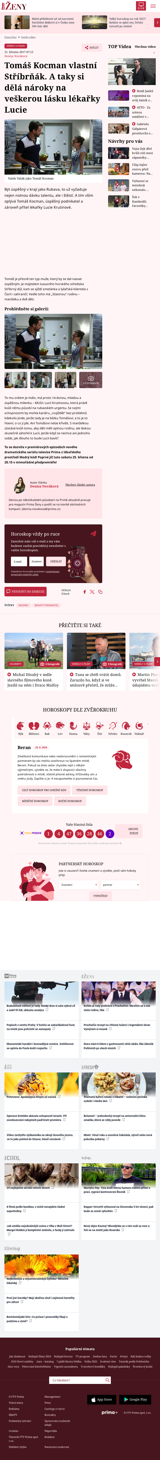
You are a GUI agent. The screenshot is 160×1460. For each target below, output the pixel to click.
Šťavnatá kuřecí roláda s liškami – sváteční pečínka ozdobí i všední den (115, 1099)
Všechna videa (145, 46)
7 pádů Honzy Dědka (69, 1361)
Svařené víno (108, 1361)
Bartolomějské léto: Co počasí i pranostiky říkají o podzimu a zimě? (37, 1319)
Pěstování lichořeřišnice (36, 1366)
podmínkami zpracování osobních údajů (35, 573)
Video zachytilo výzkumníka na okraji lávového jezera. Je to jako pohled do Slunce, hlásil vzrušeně (40, 1137)
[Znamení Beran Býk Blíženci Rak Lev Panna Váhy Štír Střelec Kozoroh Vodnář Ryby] (36, 561)
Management (52, 1396)
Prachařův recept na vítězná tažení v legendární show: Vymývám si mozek (117, 1027)
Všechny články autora (80, 484)
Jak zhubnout (17, 1356)
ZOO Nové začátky (22, 1361)
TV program (83, 1356)
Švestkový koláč (142, 1366)
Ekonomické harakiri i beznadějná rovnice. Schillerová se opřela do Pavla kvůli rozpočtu (40, 1046)
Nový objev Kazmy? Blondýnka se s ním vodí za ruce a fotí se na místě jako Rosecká (117, 1228)
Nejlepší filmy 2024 (39, 1356)
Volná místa (16, 1402)
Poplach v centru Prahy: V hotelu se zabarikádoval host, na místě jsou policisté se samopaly (41, 1027)
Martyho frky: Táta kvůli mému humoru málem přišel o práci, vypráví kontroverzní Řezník (117, 1189)
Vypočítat (100, 896)
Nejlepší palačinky (119, 1366)
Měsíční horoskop (35, 801)
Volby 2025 (90, 1361)
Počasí (124, 1356)
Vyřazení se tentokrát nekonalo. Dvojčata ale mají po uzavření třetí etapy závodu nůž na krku (141, 185)
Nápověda (50, 1431)
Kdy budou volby (141, 1356)
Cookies (13, 1431)
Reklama (14, 1409)
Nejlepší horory (63, 1356)
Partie (113, 1356)
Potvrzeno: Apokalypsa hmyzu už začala (32, 1096)
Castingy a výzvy (54, 1409)
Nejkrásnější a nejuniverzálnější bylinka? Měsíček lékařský (37, 1280)
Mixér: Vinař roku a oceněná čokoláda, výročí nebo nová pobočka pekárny (118, 1137)
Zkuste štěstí (133, 831)
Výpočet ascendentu (66, 1366)
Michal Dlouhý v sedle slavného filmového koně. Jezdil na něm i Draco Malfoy (33, 680)
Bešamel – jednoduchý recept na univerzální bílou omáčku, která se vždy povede (115, 1118)
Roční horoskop (70, 801)
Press (47, 1402)
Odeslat (56, 561)
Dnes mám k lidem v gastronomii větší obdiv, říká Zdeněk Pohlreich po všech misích (118, 1046)
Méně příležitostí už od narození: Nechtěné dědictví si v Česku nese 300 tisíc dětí (53, 22)
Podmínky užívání (20, 1421)
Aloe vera (13, 1366)
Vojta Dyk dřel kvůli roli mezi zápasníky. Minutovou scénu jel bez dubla (142, 153)
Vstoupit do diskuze (28, 591)
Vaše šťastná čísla (79, 824)
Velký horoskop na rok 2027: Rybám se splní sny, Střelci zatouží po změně (127, 22)
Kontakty (50, 1415)
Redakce (49, 1437)
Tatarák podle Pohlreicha (134, 1361)
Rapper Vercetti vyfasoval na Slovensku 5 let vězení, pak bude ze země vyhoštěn (118, 1208)
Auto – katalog (45, 1361)
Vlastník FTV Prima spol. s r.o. (23, 1439)
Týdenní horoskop (89, 790)
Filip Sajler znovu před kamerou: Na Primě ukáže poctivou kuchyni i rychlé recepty (142, 169)
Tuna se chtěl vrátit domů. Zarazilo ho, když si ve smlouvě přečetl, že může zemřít (96, 682)
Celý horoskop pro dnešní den (44, 790)
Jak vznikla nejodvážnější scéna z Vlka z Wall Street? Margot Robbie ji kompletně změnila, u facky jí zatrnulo (41, 1228)
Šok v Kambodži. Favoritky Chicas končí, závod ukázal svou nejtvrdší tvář (142, 201)
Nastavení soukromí (56, 1447)
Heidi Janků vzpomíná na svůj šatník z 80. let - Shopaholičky (143, 100)
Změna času (100, 1356)
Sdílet (92, 49)
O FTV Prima (16, 1396)
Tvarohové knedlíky (93, 1366)
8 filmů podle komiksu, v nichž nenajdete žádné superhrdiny (36, 1208)
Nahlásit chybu (18, 1447)
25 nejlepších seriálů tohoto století (28, 1187)
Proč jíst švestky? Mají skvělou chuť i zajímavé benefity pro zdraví (41, 1300)
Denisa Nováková (15, 56)
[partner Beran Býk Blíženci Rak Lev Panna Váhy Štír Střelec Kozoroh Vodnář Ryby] (120, 885)
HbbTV (13, 1415)
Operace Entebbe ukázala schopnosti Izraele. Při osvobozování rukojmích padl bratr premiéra (37, 1118)
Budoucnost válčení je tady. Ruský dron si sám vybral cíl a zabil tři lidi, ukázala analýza (41, 1007)
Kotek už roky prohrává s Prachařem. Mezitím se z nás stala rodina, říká (117, 1007)
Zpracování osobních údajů (57, 1423)
